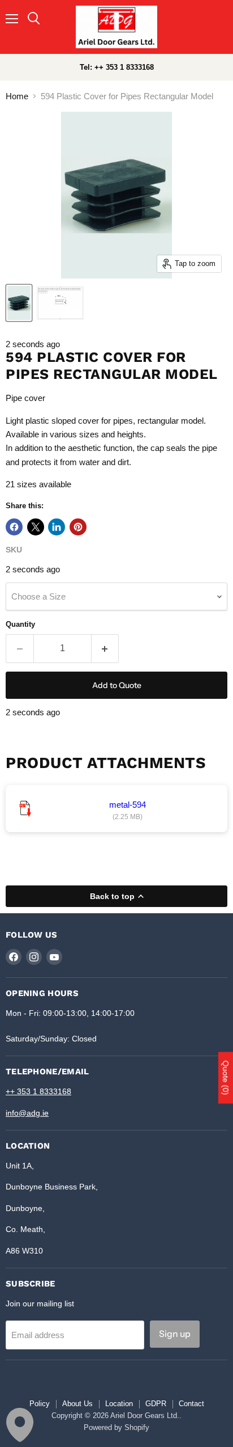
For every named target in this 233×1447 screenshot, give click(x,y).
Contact (191, 1403)
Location (119, 1403)
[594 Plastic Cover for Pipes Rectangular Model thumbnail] (60, 303)
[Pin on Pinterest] (78, 526)
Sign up (175, 1333)
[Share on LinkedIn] (56, 526)
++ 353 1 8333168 (38, 1091)
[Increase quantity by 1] (105, 648)
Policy (39, 1403)
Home (17, 96)
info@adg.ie (27, 1112)
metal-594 (127, 804)
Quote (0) (225, 1078)
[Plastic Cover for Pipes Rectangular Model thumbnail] (19, 303)
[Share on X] (35, 526)
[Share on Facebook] (14, 526)
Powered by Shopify (116, 1427)
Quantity (20, 624)
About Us (77, 1403)
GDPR (155, 1403)
